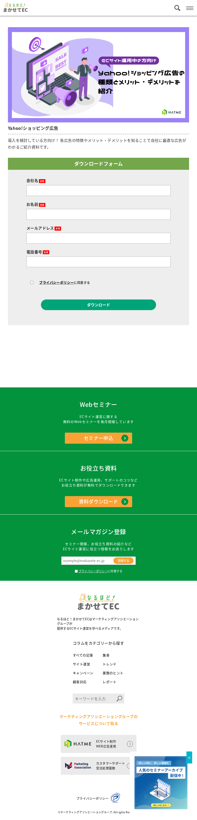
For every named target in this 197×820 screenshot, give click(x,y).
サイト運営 (81, 664)
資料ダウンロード (98, 501)
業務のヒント (113, 672)
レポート (110, 681)
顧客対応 (80, 681)
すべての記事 (83, 655)
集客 (106, 655)
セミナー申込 (98, 438)
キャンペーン (83, 672)
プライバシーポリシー (56, 282)
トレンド (110, 664)
